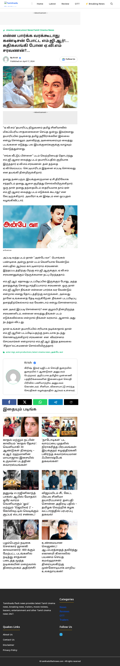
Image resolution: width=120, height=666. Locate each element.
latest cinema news (41, 352)
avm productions (24, 352)
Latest (52, 4)
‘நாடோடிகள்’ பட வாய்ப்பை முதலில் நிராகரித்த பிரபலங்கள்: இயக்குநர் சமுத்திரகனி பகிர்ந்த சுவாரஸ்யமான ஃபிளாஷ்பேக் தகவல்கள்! (59, 450)
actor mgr (10, 352)
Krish (15, 58)
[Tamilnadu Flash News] (13, 4)
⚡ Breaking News (95, 4)
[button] (112, 4)
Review (65, 4)
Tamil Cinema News (43, 30)
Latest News (26, 30)
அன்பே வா (57, 352)
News (63, 607)
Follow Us (70, 59)
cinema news (13, 30)
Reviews (64, 611)
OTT (77, 4)
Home (40, 4)
